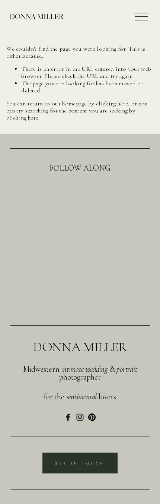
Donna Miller (37, 16)
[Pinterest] (92, 417)
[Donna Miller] (68, 417)
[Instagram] (80, 417)
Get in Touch (80, 463)
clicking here (112, 103)
